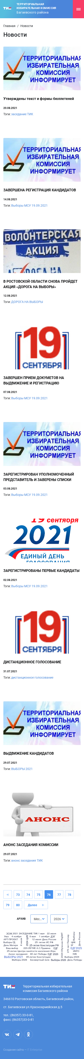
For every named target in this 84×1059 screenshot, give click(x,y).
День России (79, 939)
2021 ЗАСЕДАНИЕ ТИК (25, 933)
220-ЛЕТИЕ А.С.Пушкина (37, 948)
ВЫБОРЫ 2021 (22, 769)
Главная (9, 26)
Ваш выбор (12, 948)
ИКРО (76, 951)
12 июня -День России (44, 939)
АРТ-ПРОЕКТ (11, 939)
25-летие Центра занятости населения (28, 951)
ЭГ (72, 945)
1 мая (41, 933)
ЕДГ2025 (76, 948)
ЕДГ (56, 948)
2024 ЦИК (27, 940)
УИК (75, 954)
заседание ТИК (22, 114)
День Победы (74, 960)
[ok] (28, 1034)
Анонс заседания (18, 954)
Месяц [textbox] (38, 919)
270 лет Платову (68, 943)
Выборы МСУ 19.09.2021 (29, 205)
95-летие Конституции (38, 957)
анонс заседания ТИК (27, 860)
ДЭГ (53, 936)
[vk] (6, 1034)
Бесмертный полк (39, 960)
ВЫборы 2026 (19, 960)
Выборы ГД (9, 942)
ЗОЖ (9, 933)
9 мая (33, 936)
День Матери (11, 945)
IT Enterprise (34, 1049)
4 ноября (16, 936)
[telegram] (17, 1034)
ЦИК (73, 942)
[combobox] (38, 918)
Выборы (73, 936)
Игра (53, 951)
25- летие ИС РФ (44, 942)
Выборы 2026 (58, 960)
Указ (6, 936)
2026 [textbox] (57, 919)
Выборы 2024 (72, 957)
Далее (32, 905)
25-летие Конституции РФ (44, 945)
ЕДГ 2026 (53, 954)
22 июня (51, 933)
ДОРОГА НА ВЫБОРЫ (27, 302)
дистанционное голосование (32, 677)
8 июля (21, 942)
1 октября (44, 936)
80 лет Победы (38, 954)
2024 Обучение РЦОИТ (62, 945)
